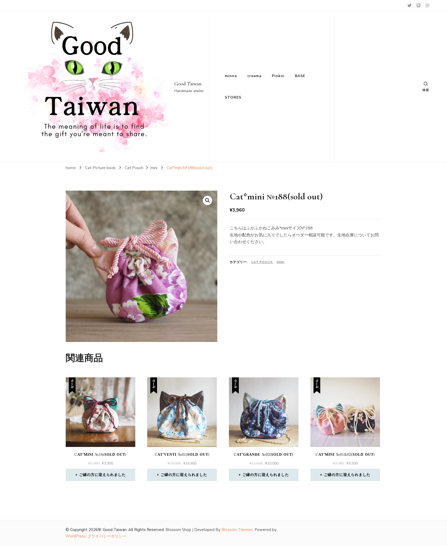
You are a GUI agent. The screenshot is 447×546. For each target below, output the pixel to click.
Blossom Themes (237, 529)
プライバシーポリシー (106, 536)
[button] (207, 200)
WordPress (76, 536)
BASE (300, 75)
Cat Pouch (261, 262)
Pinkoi (278, 75)
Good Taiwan (188, 84)
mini (280, 262)
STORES (233, 97)
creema (254, 75)
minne (231, 75)
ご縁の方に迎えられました (102, 474)
